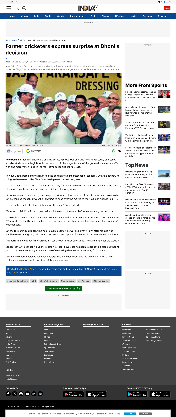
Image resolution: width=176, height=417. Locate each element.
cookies (117, 414)
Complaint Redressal (14, 340)
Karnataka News (128, 369)
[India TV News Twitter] (167, 2)
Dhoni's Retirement (48, 281)
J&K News (125, 366)
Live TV (9, 355)
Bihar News (126, 330)
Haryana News (127, 337)
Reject (145, 414)
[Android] (161, 2)
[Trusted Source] (33, 151)
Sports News (49, 348)
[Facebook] (8, 393)
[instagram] (21, 393)
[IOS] (159, 2)
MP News (125, 344)
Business (147, 16)
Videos (24, 16)
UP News (125, 355)
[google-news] (40, 393)
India (36, 16)
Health (133, 16)
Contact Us (10, 330)
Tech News (49, 351)
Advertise (10, 337)
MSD (34, 281)
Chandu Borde (67, 281)
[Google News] (14, 151)
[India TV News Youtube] (169, 2)
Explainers (48, 355)
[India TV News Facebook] (165, 2)
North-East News (128, 348)
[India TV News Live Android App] (73, 394)
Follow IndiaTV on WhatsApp (61, 288)
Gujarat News (127, 362)
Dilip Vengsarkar (100, 281)
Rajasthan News (153, 333)
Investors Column (13, 348)
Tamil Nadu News (128, 351)
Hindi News (10, 351)
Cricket (22, 40)
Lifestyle (119, 16)
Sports (60, 16)
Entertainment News (52, 344)
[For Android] (137, 394)
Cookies (27, 414)
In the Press (10, 344)
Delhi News (126, 333)
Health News (49, 362)
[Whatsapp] (113, 151)
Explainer (162, 16)
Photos (105, 16)
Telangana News (153, 337)
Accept (130, 414)
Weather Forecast (13, 375)
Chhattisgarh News (129, 358)
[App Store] (96, 394)
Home (12, 16)
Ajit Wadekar (84, 281)
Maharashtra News (154, 330)
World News (49, 333)
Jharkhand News (128, 340)
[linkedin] (33, 393)
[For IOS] (160, 394)
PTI (7, 59)
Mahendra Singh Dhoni (17, 281)
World (48, 16)
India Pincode (11, 379)
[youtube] (27, 393)
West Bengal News (154, 340)
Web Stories (11, 362)
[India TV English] (88, 8)
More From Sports (146, 85)
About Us (9, 333)
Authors (9, 358)
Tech (93, 16)
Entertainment (77, 16)
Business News (50, 358)
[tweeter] (14, 393)
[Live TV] (167, 8)
